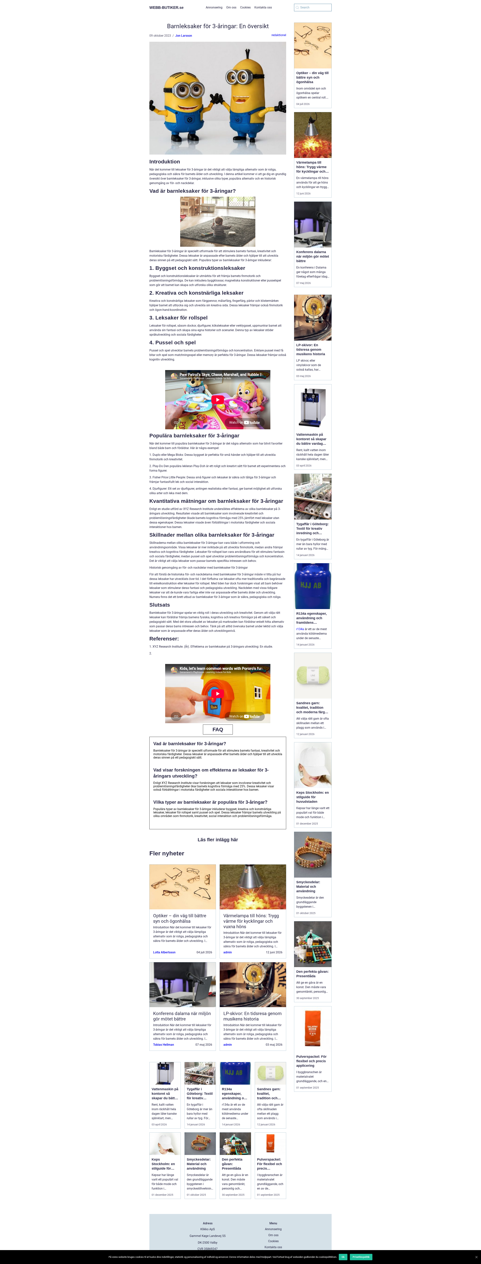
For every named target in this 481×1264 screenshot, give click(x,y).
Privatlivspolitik (361, 1257)
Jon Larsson (183, 35)
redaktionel (279, 35)
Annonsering (214, 7)
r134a (300, 629)
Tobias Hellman (163, 1044)
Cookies (245, 7)
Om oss (231, 7)
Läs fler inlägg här (218, 839)
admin (227, 952)
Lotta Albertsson (164, 952)
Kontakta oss (263, 7)
